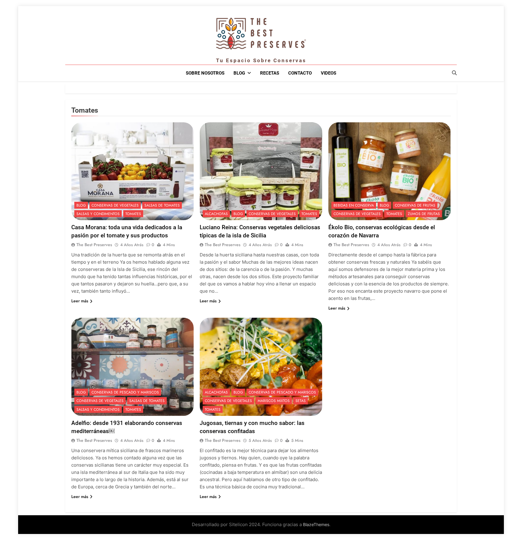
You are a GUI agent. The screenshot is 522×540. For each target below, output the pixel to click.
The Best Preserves (94, 245)
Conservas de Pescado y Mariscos (125, 392)
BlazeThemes (316, 524)
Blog (239, 73)
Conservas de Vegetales (115, 205)
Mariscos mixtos (274, 400)
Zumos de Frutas (424, 214)
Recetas (269, 73)
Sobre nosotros (205, 73)
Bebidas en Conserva (354, 205)
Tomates (133, 214)
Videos (328, 73)
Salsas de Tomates (162, 205)
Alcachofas (216, 214)
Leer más (79, 301)
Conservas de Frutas (415, 205)
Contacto (300, 73)
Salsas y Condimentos (98, 214)
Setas (300, 400)
